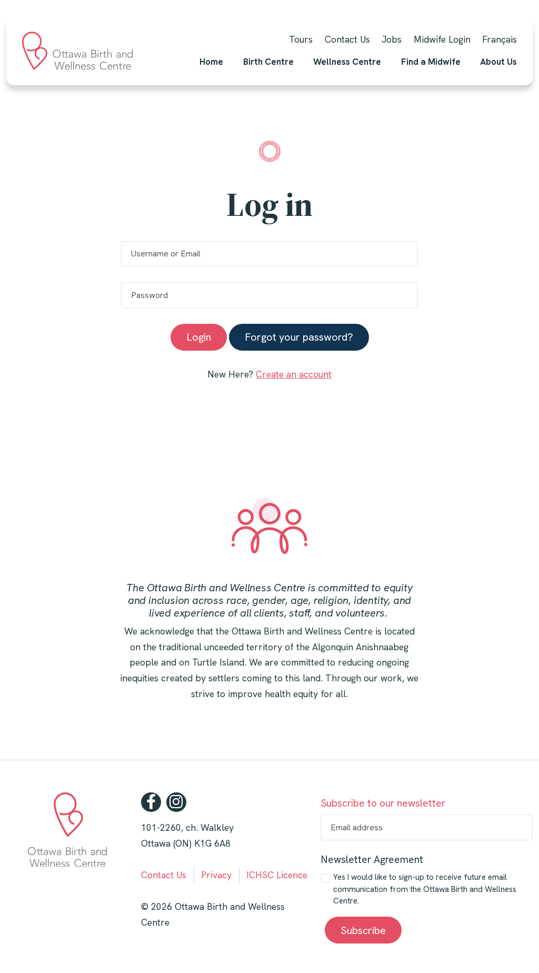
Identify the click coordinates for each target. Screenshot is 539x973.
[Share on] (151, 802)
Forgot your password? (299, 337)
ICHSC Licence (276, 875)
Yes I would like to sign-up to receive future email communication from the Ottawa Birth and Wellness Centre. (424, 889)
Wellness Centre (347, 61)
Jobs (392, 39)
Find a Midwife (431, 61)
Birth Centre (268, 61)
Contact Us (347, 39)
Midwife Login (442, 39)
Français (499, 39)
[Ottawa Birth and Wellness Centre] (77, 51)
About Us (498, 61)
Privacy (216, 875)
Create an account (294, 374)
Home (211, 61)
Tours (301, 39)
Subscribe (363, 930)
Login (198, 337)
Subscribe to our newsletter (383, 803)
